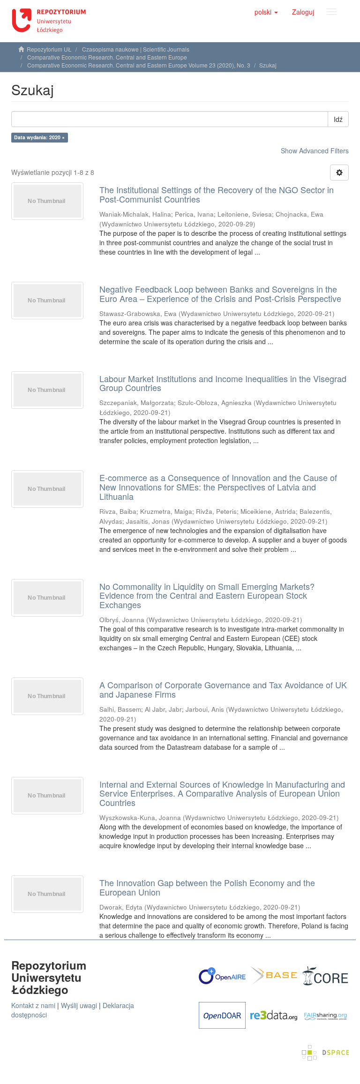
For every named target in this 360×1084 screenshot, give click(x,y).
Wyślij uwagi (79, 1005)
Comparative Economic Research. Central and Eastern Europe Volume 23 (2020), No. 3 (138, 65)
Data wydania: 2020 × (39, 137)
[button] (266, 11)
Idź (338, 119)
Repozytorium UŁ (49, 49)
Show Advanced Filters (315, 150)
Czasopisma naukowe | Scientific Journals (135, 49)
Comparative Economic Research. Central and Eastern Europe (107, 57)
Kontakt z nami (33, 1005)
